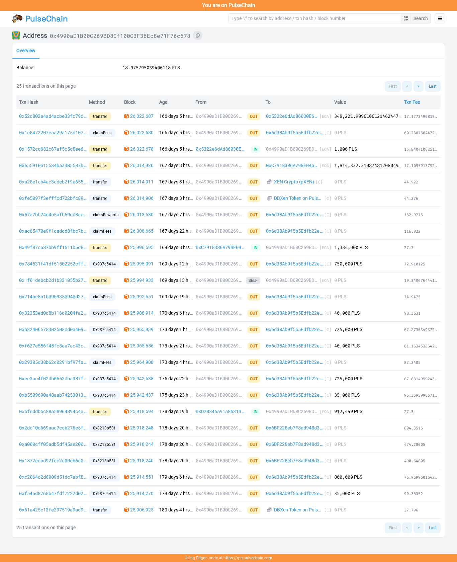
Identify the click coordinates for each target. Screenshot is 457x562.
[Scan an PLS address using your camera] (406, 18)
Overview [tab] (25, 50)
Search (421, 18)
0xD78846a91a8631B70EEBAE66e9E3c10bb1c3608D (221, 411)
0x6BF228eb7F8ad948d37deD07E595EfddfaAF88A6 (294, 427)
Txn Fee (412, 102)
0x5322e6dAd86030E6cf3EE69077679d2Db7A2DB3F (292, 116)
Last (433, 86)
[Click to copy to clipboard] (197, 35)
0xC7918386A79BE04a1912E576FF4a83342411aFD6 (292, 165)
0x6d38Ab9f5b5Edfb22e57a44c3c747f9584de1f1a (294, 132)
